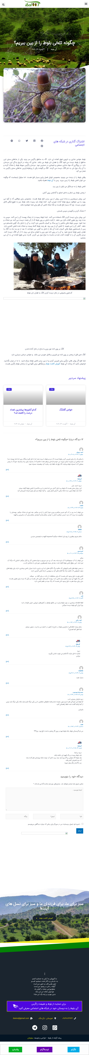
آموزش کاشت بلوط (53, 363)
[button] (86, 4)
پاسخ (7, 469)
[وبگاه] (17, 817)
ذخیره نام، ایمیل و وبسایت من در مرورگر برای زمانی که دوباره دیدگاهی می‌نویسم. (54, 824)
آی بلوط (50, 180)
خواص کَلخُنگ (65, 410)
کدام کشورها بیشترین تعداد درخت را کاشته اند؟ (23, 411)
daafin (81, 671)
